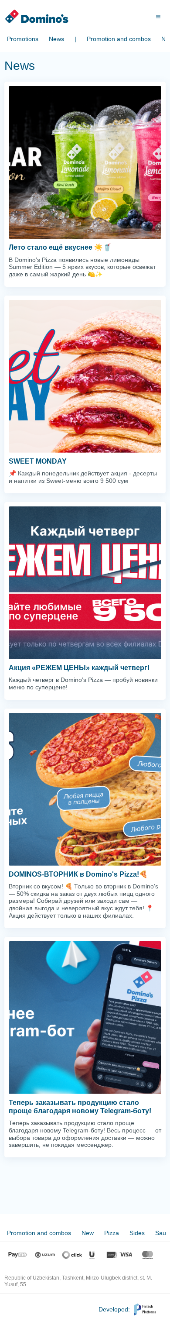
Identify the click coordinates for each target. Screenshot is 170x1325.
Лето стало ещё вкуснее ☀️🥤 (60, 247)
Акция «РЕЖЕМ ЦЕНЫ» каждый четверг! (79, 667)
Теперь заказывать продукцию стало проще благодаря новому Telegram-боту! (80, 1107)
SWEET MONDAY (38, 461)
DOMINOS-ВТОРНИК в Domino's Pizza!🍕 (78, 874)
